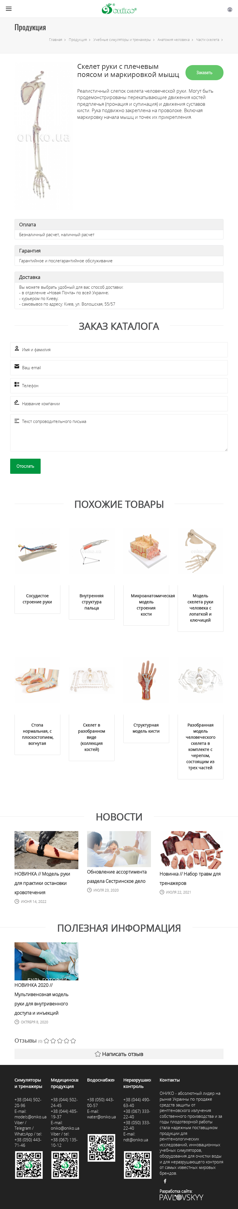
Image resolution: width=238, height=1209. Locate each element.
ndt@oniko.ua (135, 1139)
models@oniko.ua (30, 1117)
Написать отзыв (122, 1054)
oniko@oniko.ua (65, 1128)
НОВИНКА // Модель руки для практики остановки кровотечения (42, 883)
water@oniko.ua (101, 1117)
